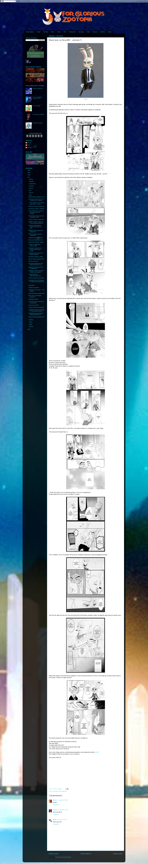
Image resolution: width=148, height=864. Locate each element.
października (32, 183)
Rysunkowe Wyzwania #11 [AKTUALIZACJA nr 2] (36, 264)
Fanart (38, 32)
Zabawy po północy (34, 287)
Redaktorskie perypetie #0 (36, 237)
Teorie (59, 32)
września (31, 186)
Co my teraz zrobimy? (39, 114)
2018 (29, 175)
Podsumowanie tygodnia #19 (36, 259)
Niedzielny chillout (33, 299)
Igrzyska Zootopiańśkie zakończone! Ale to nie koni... (35, 227)
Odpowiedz (56, 804)
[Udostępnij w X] (66, 789)
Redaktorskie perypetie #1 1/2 (37, 196)
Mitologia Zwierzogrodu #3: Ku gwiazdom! (36, 267)
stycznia (31, 326)
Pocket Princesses (38, 123)
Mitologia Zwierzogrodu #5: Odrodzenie (36, 231)
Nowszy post (53, 854)
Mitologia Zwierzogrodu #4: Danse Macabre (36, 253)
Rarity (54, 819)
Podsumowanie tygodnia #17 (36, 317)
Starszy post (117, 854)
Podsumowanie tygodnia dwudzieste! (35, 234)
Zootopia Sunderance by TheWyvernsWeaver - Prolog (35, 249)
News (52, 32)
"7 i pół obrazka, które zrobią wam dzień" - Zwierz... (36, 203)
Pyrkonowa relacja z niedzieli (36, 208)
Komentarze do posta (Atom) (63, 857)
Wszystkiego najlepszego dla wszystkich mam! (36, 216)
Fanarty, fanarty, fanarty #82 (36, 219)
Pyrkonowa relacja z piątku (36, 256)
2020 (29, 172)
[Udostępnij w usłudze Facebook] (68, 789)
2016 (29, 329)
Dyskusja (81, 32)
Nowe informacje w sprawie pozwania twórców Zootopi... (36, 212)
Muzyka (95, 32)
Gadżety (102, 32)
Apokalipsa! (32, 285)
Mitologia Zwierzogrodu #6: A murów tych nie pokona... (36, 199)
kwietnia (31, 319)
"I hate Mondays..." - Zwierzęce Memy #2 (35, 275)
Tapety (110, 32)
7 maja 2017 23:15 (63, 809)
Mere (28, 145)
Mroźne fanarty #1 (38, 88)
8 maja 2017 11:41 (62, 819)
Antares (55, 809)
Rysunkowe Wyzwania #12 (36, 240)
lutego (31, 324)
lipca (30, 190)
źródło (85, 99)
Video (88, 32)
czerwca (31, 192)
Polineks (29, 147)
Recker (55, 800)
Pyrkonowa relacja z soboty (36, 242)
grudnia (31, 179)
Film (65, 32)
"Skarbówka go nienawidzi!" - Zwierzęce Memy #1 (36, 314)
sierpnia (31, 188)
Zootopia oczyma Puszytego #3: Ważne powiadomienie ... (36, 282)
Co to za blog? (37, 105)
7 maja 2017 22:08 (62, 800)
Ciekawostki (72, 32)
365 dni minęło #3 (33, 261)
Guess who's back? (34, 305)
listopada (31, 181)
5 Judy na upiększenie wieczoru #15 (35, 245)
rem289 (97, 752)
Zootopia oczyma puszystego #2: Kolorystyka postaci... (36, 310)
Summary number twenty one (37, 206)
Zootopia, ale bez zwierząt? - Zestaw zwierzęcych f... (36, 271)
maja (30, 195)
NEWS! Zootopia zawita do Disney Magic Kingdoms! (36, 222)
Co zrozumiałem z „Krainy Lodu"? (37, 97)
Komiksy (45, 32)
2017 (29, 177)
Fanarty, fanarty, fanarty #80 (36, 307)
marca (31, 322)
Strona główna (30, 32)
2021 (29, 170)
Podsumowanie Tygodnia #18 (37, 293)
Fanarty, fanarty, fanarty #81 (36, 278)
